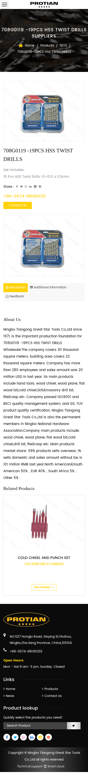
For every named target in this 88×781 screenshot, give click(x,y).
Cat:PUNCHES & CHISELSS (44, 564)
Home (30, 45)
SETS (63, 45)
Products (47, 45)
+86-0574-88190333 (24, 196)
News (10, 696)
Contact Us (17, 205)
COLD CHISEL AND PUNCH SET (44, 558)
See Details (42, 587)
